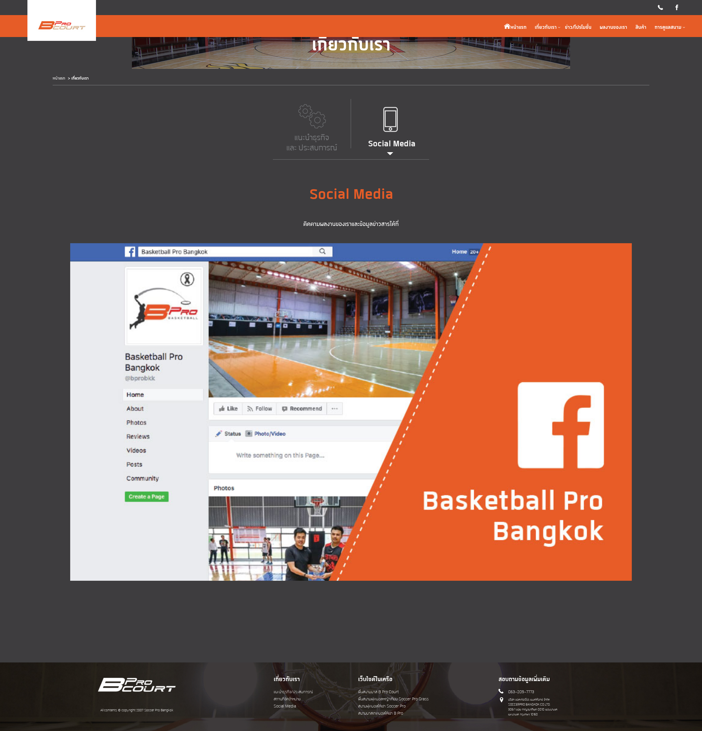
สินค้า (640, 27)
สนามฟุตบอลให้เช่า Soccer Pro (382, 706)
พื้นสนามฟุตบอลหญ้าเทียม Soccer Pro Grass (393, 699)
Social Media (285, 706)
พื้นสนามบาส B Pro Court (378, 692)
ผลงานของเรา (613, 27)
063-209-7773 (521, 692)
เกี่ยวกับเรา (546, 27)
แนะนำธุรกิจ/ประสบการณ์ (293, 692)
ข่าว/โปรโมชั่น (578, 27)
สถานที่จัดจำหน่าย (287, 699)
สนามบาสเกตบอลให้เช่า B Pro (380, 714)
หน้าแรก (518, 27)
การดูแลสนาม (668, 27)
